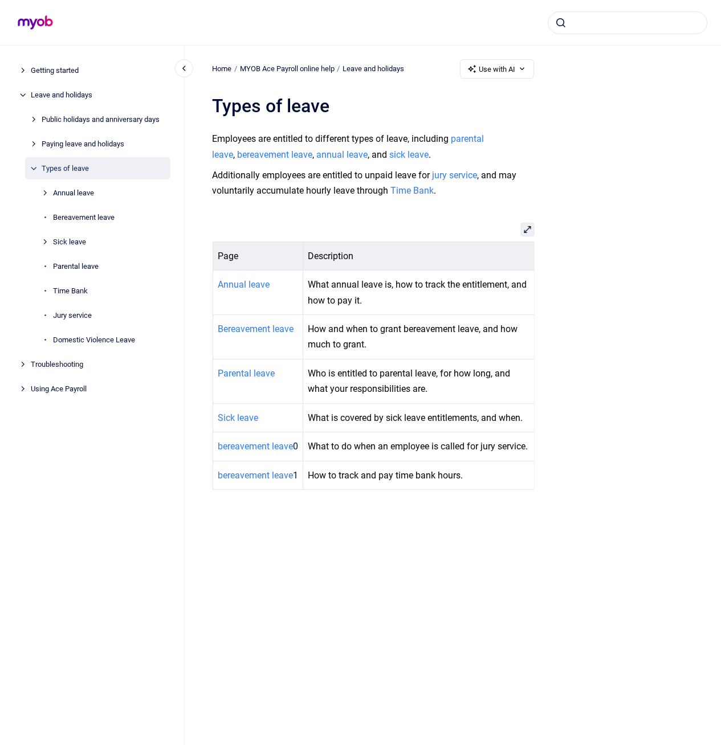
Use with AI (497, 69)
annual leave (342, 154)
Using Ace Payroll (59, 388)
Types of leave (65, 168)
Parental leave (76, 266)
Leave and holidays (61, 95)
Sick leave (69, 242)
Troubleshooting (57, 364)
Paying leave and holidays (83, 144)
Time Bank (70, 290)
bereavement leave (274, 154)
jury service (454, 175)
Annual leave (73, 193)
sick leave (409, 154)
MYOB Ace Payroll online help (287, 68)
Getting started (55, 70)
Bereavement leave (84, 217)
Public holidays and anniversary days (101, 119)
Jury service (72, 315)
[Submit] (561, 23)
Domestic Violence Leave (94, 339)
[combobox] (627, 23)
